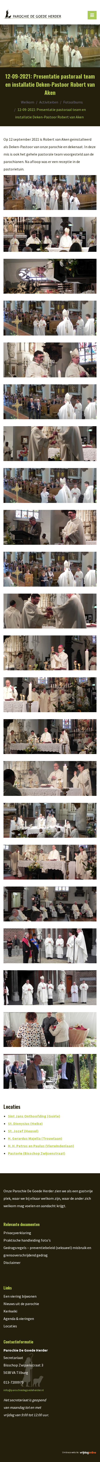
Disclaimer (11, 1262)
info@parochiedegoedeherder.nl (23, 1390)
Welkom (27, 102)
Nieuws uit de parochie (21, 1303)
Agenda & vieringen (18, 1318)
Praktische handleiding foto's (27, 1240)
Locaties (10, 1326)
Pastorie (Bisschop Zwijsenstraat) (36, 1153)
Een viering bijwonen (20, 1296)
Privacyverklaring (17, 1232)
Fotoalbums (73, 102)
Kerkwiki (10, 1311)
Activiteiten (48, 102)
